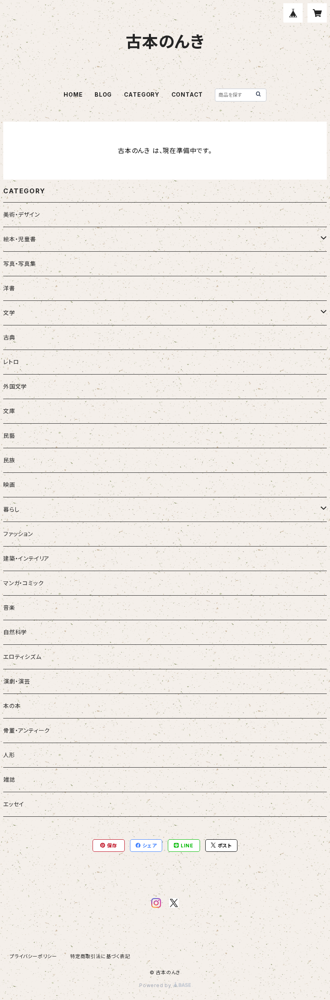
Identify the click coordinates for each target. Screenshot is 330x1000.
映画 (9, 484)
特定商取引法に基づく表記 (100, 956)
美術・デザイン (21, 214)
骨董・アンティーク (26, 730)
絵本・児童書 (19, 239)
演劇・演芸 (16, 681)
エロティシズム (22, 656)
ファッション (18, 533)
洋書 (9, 288)
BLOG (103, 94)
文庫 (9, 411)
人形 (9, 755)
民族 (9, 460)
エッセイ (13, 804)
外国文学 (15, 386)
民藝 (9, 435)
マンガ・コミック (23, 583)
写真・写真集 (19, 263)
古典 (9, 337)
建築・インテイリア (26, 558)
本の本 (12, 705)
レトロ (11, 361)
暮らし (11, 509)
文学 (9, 312)
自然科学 (15, 632)
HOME (73, 94)
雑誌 (9, 779)
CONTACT (187, 94)
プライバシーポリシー (33, 956)
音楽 (9, 607)
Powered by (156, 985)
